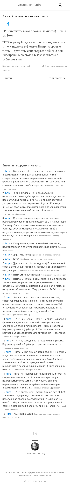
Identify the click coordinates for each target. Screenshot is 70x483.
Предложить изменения (56, 66)
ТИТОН (8, 78)
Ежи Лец (15, 472)
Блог (8, 472)
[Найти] (60, 5)
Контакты (59, 472)
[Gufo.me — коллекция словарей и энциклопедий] (6, 4)
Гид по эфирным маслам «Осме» (37, 472)
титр (7, 193)
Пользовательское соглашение (35, 475)
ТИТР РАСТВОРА (57, 78)
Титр (7, 171)
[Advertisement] (35, 119)
